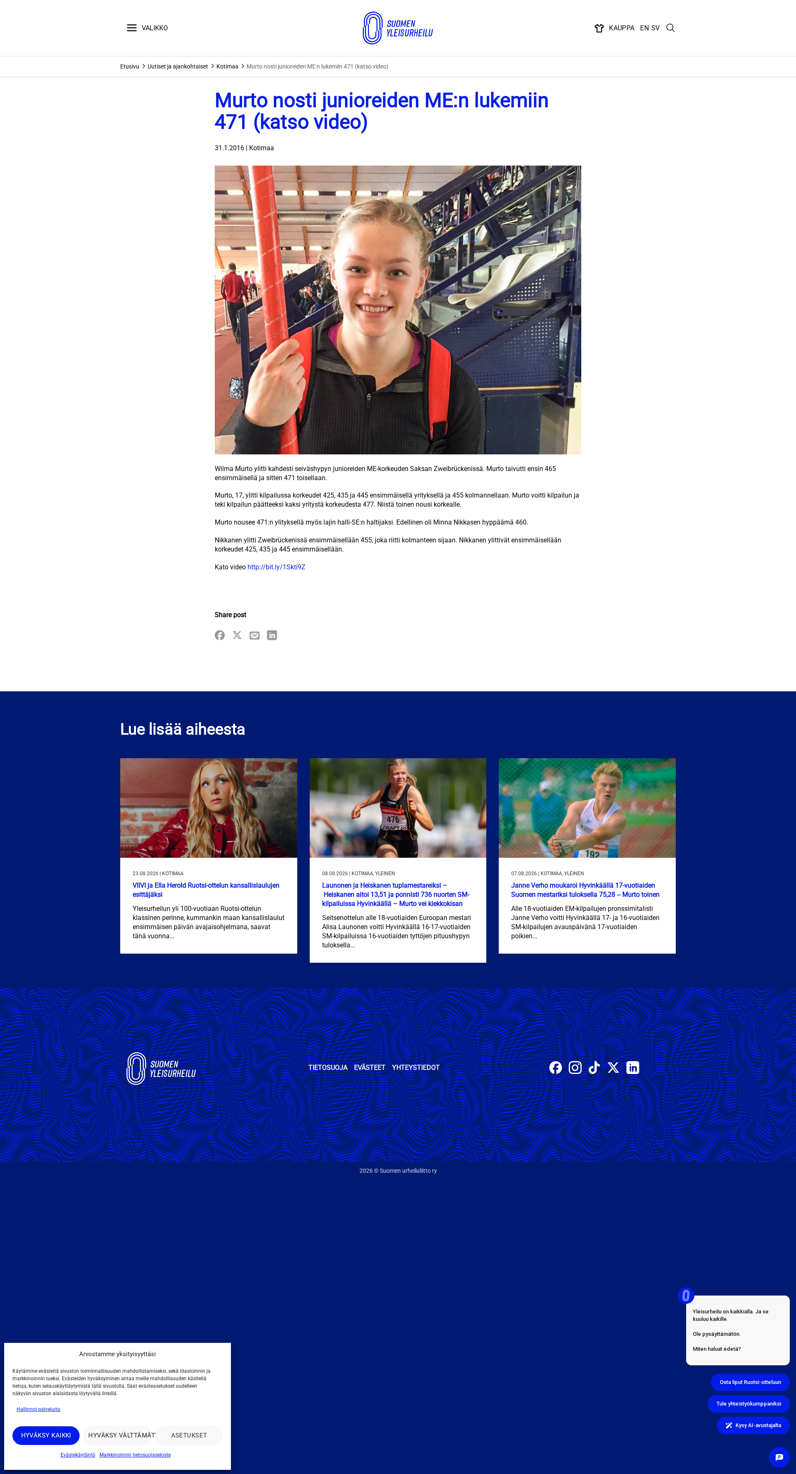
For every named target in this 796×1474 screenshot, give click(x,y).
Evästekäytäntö (78, 1455)
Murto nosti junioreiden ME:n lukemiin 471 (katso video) (317, 66)
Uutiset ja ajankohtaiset (178, 66)
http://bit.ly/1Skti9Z (277, 567)
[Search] (671, 28)
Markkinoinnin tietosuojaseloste (135, 1455)
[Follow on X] (613, 1069)
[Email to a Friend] (255, 636)
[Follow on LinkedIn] (632, 1069)
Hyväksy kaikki (46, 1435)
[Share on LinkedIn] (272, 636)
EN (644, 28)
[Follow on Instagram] (575, 1069)
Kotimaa (227, 66)
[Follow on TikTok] (594, 1069)
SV (655, 28)
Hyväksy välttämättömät (119, 1435)
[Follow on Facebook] (555, 1069)
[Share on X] (237, 636)
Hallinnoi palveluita (38, 1409)
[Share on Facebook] (220, 636)
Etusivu (129, 66)
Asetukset (189, 1435)
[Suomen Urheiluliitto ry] (398, 28)
